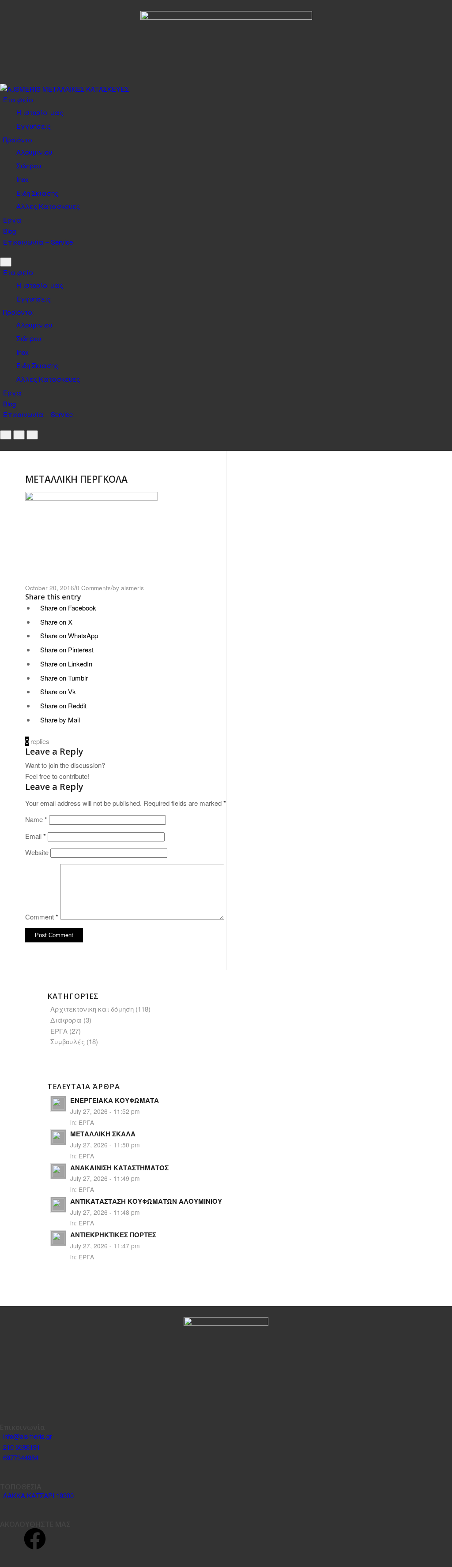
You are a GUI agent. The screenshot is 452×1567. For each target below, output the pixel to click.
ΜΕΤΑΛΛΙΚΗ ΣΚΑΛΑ (103, 1134)
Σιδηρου (28, 165)
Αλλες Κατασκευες (48, 206)
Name (36, 819)
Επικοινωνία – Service (38, 241)
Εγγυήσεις (33, 125)
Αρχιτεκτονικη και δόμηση (92, 1008)
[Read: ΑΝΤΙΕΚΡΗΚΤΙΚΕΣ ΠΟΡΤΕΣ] (58, 1238)
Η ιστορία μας (39, 112)
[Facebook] (35, 1539)
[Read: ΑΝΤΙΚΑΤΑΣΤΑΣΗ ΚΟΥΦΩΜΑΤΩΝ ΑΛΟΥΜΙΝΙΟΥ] (58, 1205)
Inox (22, 179)
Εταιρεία (18, 99)
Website (37, 852)
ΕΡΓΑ (59, 1030)
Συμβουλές (67, 1041)
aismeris (132, 588)
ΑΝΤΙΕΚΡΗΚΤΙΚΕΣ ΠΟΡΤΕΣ (113, 1234)
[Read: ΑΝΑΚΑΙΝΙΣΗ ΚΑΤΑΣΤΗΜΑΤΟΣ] (58, 1171)
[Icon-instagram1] (11, 1539)
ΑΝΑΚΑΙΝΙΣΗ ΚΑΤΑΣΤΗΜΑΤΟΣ (119, 1167)
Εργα (12, 219)
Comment (41, 916)
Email (35, 836)
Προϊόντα (18, 139)
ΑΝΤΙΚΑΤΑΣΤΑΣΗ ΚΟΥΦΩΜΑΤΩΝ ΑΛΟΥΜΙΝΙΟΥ (146, 1201)
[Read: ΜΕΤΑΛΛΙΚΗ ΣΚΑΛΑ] (58, 1137)
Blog (9, 230)
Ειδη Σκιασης (37, 192)
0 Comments (93, 588)
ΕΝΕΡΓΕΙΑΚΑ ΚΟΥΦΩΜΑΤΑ (114, 1100)
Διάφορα (66, 1019)
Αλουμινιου (34, 151)
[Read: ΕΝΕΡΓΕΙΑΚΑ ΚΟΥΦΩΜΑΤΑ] (58, 1104)
